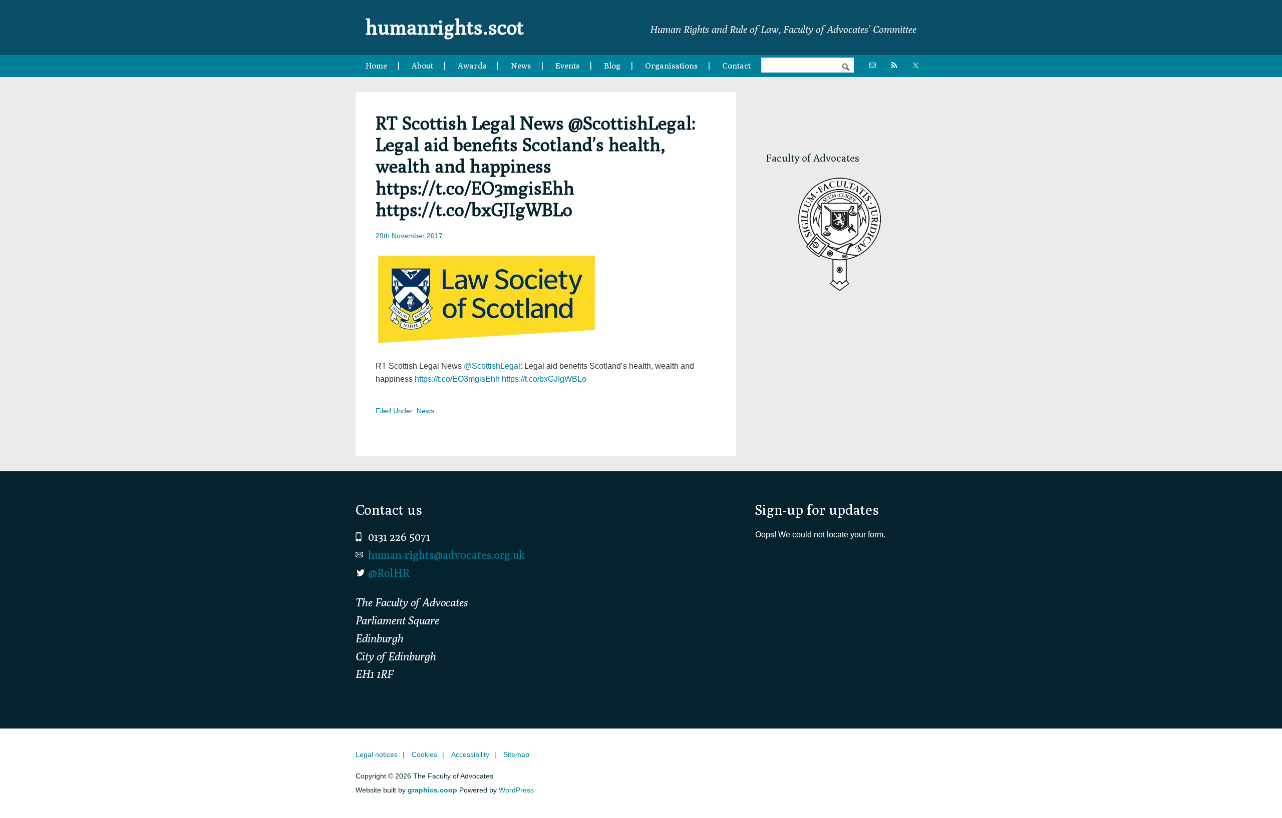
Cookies (424, 754)
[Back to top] (1253, 789)
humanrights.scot (445, 27)
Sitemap (516, 754)
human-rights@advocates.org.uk (446, 554)
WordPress (516, 790)
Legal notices (377, 754)
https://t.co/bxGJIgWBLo (544, 379)
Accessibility (470, 754)
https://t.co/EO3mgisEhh (457, 379)
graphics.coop (432, 790)
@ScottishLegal (492, 366)
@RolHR (389, 572)
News (425, 411)
